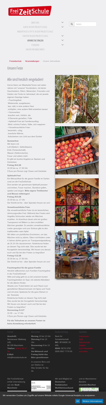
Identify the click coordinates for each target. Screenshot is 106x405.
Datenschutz (84, 342)
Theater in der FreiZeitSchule (35, 36)
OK (77, 401)
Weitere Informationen (92, 401)
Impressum (84, 336)
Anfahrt (82, 345)
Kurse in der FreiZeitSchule (35, 27)
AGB (81, 339)
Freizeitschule (15, 61)
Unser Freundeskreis (35, 49)
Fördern (35, 45)
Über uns (35, 22)
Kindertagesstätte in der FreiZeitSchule (35, 31)
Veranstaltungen (35, 40)
